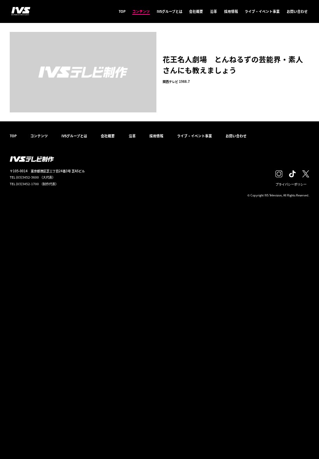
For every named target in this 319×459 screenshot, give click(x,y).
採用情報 (231, 11)
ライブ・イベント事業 (262, 11)
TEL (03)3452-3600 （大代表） (32, 177)
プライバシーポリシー (291, 184)
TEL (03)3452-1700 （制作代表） (34, 183)
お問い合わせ (297, 11)
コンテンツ (141, 11)
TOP (122, 11)
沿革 (213, 11)
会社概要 (196, 11)
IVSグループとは (169, 11)
